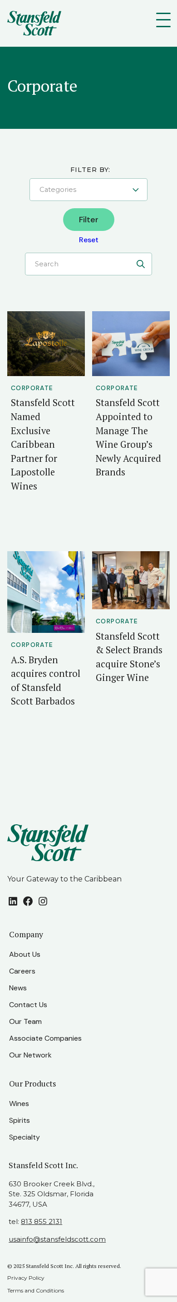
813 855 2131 (41, 1221)
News (18, 988)
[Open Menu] (165, 20)
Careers (22, 971)
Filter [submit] (88, 219)
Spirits (19, 1120)
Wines (19, 1103)
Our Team (25, 1021)
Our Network (30, 1055)
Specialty (24, 1137)
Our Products (32, 1083)
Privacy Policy (25, 1277)
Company (26, 934)
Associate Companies (45, 1038)
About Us (24, 954)
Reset (88, 240)
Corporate (32, 388)
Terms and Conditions (35, 1290)
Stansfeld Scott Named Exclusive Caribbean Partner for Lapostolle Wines (43, 444)
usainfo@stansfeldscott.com (57, 1239)
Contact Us (28, 1004)
